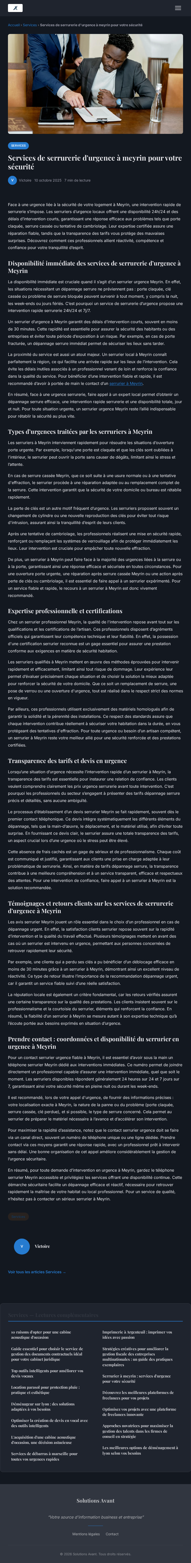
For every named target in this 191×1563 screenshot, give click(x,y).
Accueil (14, 25)
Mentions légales (86, 1534)
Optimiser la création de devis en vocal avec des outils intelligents (49, 1423)
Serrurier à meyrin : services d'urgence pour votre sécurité (136, 1378)
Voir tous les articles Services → (37, 1272)
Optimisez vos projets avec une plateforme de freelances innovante (139, 1412)
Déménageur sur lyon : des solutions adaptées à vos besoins (43, 1406)
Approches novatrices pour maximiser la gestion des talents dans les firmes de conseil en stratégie (137, 1431)
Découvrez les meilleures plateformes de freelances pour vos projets (138, 1395)
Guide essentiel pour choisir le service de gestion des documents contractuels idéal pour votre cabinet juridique (47, 1354)
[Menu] (178, 8)
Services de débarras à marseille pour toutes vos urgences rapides (44, 1456)
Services (30, 25)
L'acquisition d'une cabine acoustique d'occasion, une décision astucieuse (43, 1440)
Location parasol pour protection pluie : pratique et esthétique (45, 1390)
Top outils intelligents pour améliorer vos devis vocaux (47, 1373)
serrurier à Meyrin (126, 383)
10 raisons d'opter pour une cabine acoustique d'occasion (41, 1334)
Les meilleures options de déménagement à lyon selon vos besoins (140, 1450)
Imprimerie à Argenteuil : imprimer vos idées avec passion (137, 1334)
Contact (112, 1534)
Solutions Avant (95, 1500)
